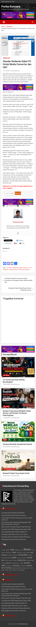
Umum (5, 440)
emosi (24, 552)
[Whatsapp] (18, 233)
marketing (23, 557)
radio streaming (6, 568)
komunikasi (23, 555)
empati (28, 552)
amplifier (7, 550)
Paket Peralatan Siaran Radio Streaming (13, 515)
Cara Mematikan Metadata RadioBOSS (13, 513)
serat (28, 568)
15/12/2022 (6, 70)
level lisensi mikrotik (6, 557)
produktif (29, 565)
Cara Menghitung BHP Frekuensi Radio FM (14, 532)
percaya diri (9, 565)
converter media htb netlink (14, 267)
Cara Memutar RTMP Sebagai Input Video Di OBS (16, 529)
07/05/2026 (6, 446)
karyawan (4, 555)
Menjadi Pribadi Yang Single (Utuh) (16, 473)
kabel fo (25, 267)
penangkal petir (15, 563)
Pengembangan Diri (9, 469)
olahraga (15, 560)
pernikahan (15, 565)
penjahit (21, 563)
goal (31, 552)
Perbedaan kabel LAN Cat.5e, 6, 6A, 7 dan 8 (14, 534)
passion (8, 563)
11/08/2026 (6, 417)
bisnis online (8, 552)
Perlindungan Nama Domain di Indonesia (13, 539)
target (6, 570)
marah (18, 557)
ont (31, 267)
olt (28, 267)
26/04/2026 (6, 475)
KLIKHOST (8, 580)
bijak (22, 550)
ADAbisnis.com (10, 575)
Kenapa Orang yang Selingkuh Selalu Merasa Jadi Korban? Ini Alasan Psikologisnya (17, 413)
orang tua (21, 560)
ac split (3, 550)
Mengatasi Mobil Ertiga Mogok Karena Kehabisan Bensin (20, 289)
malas (14, 557)
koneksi (30, 555)
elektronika (19, 552)
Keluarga (6, 375)
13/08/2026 (6, 384)
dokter (14, 552)
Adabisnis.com (10, 616)
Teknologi (6, 58)
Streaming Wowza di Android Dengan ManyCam (15, 537)
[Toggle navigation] (3, 22)
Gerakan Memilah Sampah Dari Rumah (17, 444)
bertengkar (17, 550)
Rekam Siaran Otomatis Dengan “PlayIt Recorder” (16, 527)
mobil (11, 560)
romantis (24, 568)
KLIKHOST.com (10, 509)
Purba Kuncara (10, 6)
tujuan (10, 570)
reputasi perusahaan (17, 568)
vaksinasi (14, 570)
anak (12, 550)
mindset (7, 560)
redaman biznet (13, 269)
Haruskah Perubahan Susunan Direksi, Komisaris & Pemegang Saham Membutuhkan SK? (18, 280)
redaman (5, 269)
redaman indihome (24, 269)
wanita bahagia (21, 570)
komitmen (10, 555)
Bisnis (27, 549)
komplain (15, 555)
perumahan (22, 565)
